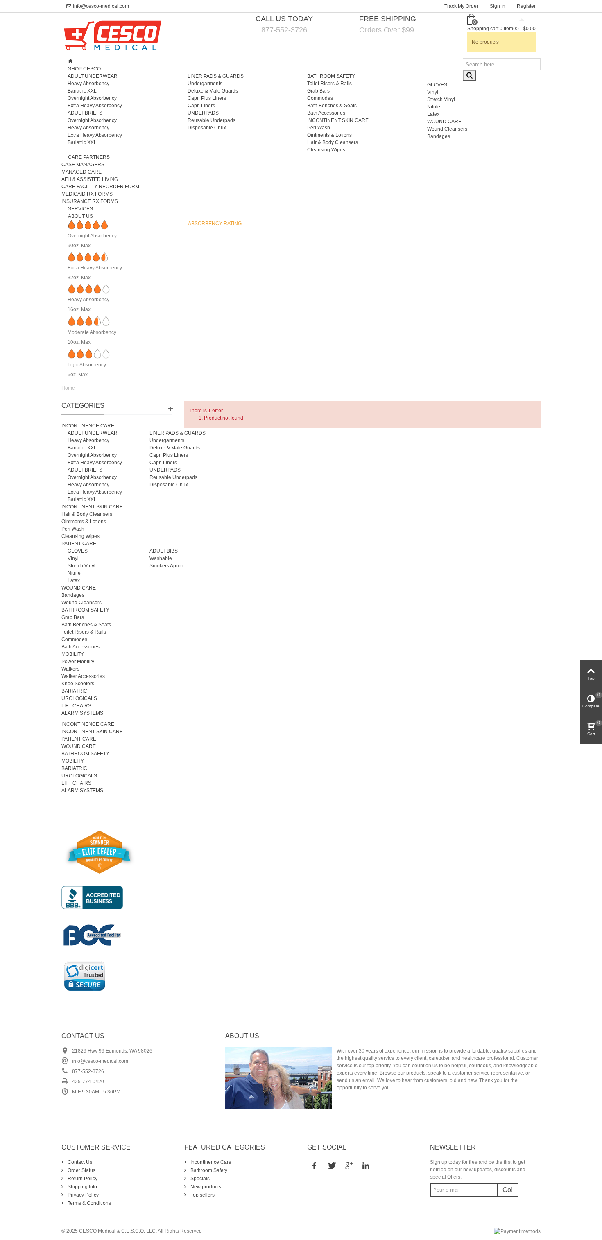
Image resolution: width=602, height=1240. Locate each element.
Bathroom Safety (208, 1170)
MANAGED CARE (81, 172)
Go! (507, 1189)
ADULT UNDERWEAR (93, 76)
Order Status (80, 1170)
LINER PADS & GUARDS (216, 76)
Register (526, 6)
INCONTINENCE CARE (87, 426)
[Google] (348, 1165)
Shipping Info (81, 1187)
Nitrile (433, 107)
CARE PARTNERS (89, 157)
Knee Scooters (77, 684)
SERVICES (80, 209)
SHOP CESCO (84, 69)
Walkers (70, 669)
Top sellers (202, 1195)
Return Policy (81, 1178)
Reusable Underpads (211, 120)
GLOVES (437, 85)
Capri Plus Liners (207, 98)
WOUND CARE (444, 121)
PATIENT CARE (78, 544)
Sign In (497, 6)
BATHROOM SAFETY (331, 76)
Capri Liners (201, 105)
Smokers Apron (166, 566)
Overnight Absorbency (92, 98)
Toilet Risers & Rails (329, 83)
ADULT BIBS (163, 551)
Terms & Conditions (88, 1203)
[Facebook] (314, 1165)
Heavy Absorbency (88, 83)
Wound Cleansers (447, 129)
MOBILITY (72, 654)
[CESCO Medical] (112, 35)
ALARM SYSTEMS (82, 713)
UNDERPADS (203, 113)
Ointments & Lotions (329, 135)
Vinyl (432, 92)
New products (205, 1187)
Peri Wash (318, 128)
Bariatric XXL (82, 91)
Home (68, 388)
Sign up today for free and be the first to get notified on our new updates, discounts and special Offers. (477, 1169)
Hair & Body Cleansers (332, 142)
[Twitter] (331, 1165)
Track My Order (461, 6)
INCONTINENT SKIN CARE (338, 120)
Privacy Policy (82, 1195)
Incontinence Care (210, 1162)
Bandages (438, 136)
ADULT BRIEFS (85, 113)
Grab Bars (318, 91)
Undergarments (205, 83)
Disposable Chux (207, 128)
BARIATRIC (74, 691)
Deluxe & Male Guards (213, 91)
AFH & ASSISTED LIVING (89, 179)
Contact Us (82, 1035)
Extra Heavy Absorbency (95, 105)
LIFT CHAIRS (76, 706)
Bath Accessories (326, 113)
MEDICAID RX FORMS (87, 194)
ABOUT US (80, 216)
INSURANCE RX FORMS (89, 201)
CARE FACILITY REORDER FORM (100, 187)
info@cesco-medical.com (101, 6)
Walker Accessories (83, 676)
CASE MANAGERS (82, 164)
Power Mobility (77, 661)
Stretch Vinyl (441, 99)
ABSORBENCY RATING (215, 223)
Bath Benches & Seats (332, 105)
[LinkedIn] (366, 1165)
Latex (433, 114)
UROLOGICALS (79, 698)
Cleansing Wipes (326, 150)
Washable (160, 558)
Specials (199, 1178)
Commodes (320, 98)
